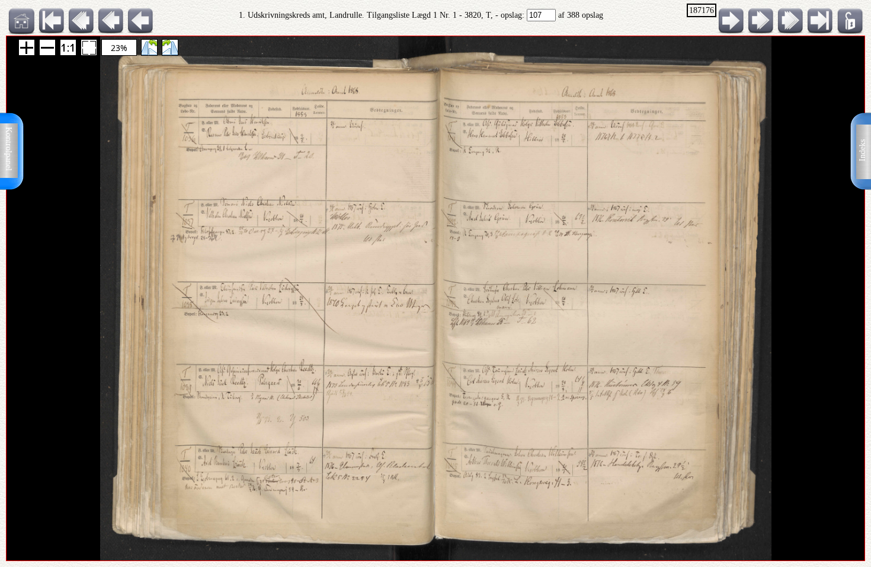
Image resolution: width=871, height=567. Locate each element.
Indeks (862, 150)
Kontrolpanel (8, 149)
